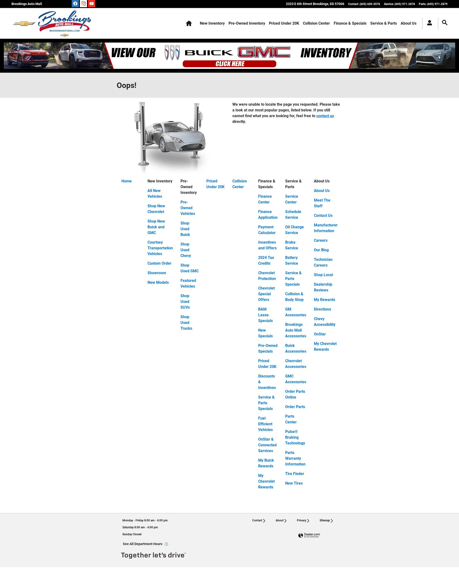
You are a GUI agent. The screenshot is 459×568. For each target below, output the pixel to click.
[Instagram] (83, 3)
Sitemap (325, 520)
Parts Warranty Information (295, 458)
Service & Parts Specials (266, 403)
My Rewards (324, 299)
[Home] (24, 23)
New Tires (294, 483)
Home (126, 181)
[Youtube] (91, 3)
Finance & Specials (350, 23)
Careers (321, 240)
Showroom (157, 273)
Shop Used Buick (185, 229)
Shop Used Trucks (186, 323)
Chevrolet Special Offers (266, 294)
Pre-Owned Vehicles (187, 208)
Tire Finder (294, 473)
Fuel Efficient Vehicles (265, 424)
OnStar (320, 334)
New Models (158, 282)
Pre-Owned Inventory (247, 23)
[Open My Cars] (428, 23)
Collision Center (316, 23)
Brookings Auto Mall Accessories (295, 330)
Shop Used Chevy (185, 250)
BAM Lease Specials (265, 315)
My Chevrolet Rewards (266, 481)
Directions (322, 309)
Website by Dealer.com (309, 535)
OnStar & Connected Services (267, 445)
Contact (257, 520)
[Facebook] (75, 3)
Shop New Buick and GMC (156, 227)
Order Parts (295, 406)
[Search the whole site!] (445, 22)
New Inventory (212, 23)
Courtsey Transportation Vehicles (160, 248)
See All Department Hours (142, 544)
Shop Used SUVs (185, 302)
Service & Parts (383, 23)
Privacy (301, 520)
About (280, 520)
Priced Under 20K (284, 23)
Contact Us (323, 215)
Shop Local (323, 275)
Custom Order (159, 263)
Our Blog (321, 250)
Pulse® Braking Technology (295, 437)
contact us (325, 116)
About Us (408, 23)
